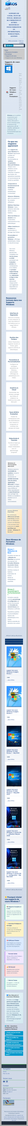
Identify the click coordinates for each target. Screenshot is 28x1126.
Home (6, 50)
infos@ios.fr (9, 1091)
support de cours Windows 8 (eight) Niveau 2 (12, 711)
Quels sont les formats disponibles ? (13, 1033)
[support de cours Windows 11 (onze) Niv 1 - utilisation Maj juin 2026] (14, 817)
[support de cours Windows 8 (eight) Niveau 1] (14, 656)
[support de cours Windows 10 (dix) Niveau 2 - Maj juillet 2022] (14, 776)
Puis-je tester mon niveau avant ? (14, 1053)
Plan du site (6, 1073)
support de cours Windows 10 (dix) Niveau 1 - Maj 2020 (13, 751)
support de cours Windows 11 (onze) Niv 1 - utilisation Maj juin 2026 (14, 833)
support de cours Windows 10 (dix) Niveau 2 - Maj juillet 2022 (13, 792)
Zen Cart (14, 1120)
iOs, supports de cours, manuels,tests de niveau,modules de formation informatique (14, 1117)
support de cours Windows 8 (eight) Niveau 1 (12, 672)
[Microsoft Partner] (7, 8)
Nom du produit (14, 641)
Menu (10, 45)
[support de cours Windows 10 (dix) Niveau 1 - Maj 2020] (14, 736)
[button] (25, 1118)
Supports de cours (11, 56)
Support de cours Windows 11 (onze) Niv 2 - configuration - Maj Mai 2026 (14, 874)
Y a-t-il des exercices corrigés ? (13, 1048)
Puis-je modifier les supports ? (12, 1038)
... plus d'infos (10, 680)
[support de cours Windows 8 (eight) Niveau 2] (14, 696)
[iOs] (11, 3)
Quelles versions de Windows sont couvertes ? (13, 1043)
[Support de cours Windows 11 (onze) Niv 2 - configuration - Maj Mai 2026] (14, 858)
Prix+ (14, 643)
